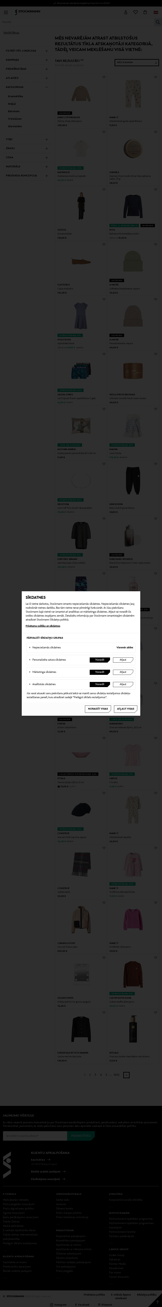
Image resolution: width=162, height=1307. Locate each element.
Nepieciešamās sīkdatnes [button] (45, 648)
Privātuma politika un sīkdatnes (43, 626)
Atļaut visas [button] (125, 709)
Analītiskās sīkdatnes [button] (42, 684)
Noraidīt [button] (99, 660)
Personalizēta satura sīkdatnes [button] (47, 660)
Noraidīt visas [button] (98, 709)
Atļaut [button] (123, 660)
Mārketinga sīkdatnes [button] (42, 672)
